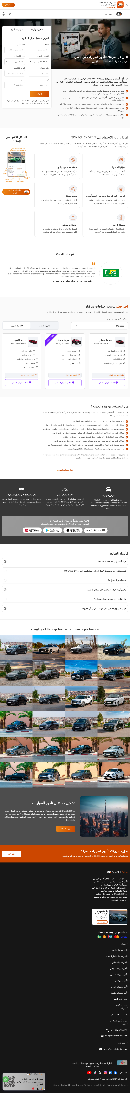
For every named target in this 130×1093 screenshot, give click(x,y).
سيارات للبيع (17, 29)
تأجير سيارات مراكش (118, 968)
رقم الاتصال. (44, 68)
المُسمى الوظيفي (42, 56)
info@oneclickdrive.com (116, 1035)
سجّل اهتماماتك (66, 829)
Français (110, 1085)
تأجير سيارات (36, 29)
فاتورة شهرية (16, 325)
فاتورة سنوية (44, 325)
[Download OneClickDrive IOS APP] (73, 530)
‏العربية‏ (117, 1085)
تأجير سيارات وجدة (119, 980)
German (56, 1085)
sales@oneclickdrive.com (115, 1049)
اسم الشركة (20, 44)
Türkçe (87, 1085)
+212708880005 (118, 1030)
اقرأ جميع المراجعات (65, 470)
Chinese (71, 1085)
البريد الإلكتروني (19, 68)
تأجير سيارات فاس (119, 962)
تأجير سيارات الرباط (119, 986)
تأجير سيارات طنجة (119, 993)
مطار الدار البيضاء (119, 999)
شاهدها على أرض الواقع (14, 191)
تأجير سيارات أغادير (119, 950)
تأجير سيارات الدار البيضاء (116, 956)
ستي (23, 80)
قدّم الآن (11, 854)
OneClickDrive (93, 530)
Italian (64, 1085)
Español (79, 1085)
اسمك (46, 44)
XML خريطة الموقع (119, 1014)
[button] (126, 14)
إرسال (39, 94)
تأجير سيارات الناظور (118, 974)
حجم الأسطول (19, 56)
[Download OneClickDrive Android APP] (52, 530)
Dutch (102, 1085)
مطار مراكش (121, 1005)
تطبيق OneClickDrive (108, 4)
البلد (47, 80)
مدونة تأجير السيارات (118, 1020)
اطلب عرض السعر (107, 382)
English (124, 1085)
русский (95, 1085)
